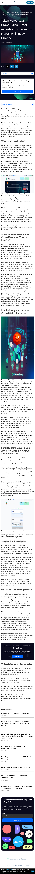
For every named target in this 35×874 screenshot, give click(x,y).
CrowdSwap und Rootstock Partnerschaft (15, 713)
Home (3, 12)
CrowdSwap (14, 2)
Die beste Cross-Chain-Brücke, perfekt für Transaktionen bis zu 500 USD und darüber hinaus (15, 724)
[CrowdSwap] (10, 2)
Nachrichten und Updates (13, 12)
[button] (2, 2)
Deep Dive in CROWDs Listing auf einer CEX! (16, 767)
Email (3, 813)
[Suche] (32, 73)
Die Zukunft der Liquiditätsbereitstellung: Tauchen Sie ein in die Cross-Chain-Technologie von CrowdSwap (17, 736)
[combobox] (17, 73)
